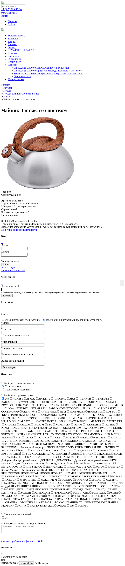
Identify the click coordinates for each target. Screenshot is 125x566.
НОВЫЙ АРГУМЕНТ (58, 486)
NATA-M (39, 424)
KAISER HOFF (28, 414)
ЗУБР (88, 463)
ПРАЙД (100, 489)
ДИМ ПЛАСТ (12, 457)
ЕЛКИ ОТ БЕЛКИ (33, 463)
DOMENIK (117, 405)
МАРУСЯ (97, 479)
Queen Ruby (97, 427)
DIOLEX (102, 405)
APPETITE (44, 398)
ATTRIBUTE (102, 398)
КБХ (74, 470)
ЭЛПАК (21, 505)
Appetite (30, 398)
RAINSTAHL (114, 427)
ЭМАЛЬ (61, 505)
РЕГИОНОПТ (42, 492)
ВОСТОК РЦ (53, 450)
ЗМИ (71, 463)
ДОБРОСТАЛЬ (60, 457)
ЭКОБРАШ (108, 502)
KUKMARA (77, 414)
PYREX (82, 427)
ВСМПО (69, 450)
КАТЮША (62, 470)
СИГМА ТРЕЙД (65, 496)
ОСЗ (103, 486)
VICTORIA (42, 437)
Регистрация (8, 267)
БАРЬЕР (105, 444)
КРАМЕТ (71, 473)
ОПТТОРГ (92, 486)
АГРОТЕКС (43, 440)
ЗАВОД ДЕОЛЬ (56, 463)
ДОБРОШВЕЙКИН (102, 457)
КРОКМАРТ (100, 473)
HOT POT (111, 411)
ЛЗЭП (29, 476)
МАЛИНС (66, 479)
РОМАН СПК (81, 492)
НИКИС (37, 486)
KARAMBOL (48, 414)
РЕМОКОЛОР (62, 492)
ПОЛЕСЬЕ (42, 489)
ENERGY (22, 408)
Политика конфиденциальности (19, 229)
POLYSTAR (68, 427)
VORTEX (84, 437)
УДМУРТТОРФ (112, 499)
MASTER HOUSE (46, 421)
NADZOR (25, 424)
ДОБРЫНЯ (46, 460)
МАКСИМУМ (49, 479)
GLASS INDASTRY (105, 408)
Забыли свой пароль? (13, 270)
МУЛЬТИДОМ (54, 483)
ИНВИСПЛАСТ (103, 463)
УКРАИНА (11, 502)
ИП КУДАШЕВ (54, 466)
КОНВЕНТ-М (30, 473)
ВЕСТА (23, 450)
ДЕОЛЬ (118, 453)
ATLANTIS (85, 398)
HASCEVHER (49, 411)
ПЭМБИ (112, 489)
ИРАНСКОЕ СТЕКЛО (79, 466)
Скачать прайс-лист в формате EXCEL (22, 541)
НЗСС (15, 486)
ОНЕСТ (78, 486)
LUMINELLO (94, 418)
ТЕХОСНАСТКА (42, 499)
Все (7, 398)
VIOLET (57, 437)
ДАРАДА (88, 453)
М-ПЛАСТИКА (29, 479)
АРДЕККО (35, 444)
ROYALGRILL (32, 431)
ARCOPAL (60, 398)
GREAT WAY (29, 411)
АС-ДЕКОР (63, 444)
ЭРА (71, 505)
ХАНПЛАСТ (74, 502)
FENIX (86, 408)
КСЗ (113, 473)
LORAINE (60, 418)
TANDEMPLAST (61, 434)
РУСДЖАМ (27, 496)
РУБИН (113, 492)
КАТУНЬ (47, 470)
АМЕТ (109, 440)
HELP (63, 411)
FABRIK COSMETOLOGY (64, 408)
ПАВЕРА (115, 486)
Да (6, 517)
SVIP (32, 434)
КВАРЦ (84, 470)
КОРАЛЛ (57, 473)
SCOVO (65, 431)
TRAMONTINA (93, 434)
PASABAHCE (93, 424)
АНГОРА (20, 444)
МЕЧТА (23, 483)
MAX (62, 421)
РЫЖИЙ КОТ (45, 496)
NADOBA (10, 424)
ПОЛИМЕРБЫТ (60, 489)
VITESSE (70, 437)
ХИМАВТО (92, 502)
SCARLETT (50, 431)
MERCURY (97, 421)
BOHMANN (94, 402)
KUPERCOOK (96, 414)
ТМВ (69, 499)
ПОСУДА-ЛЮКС (82, 489)
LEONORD (33, 418)
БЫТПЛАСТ (112, 447)
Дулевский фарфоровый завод (91, 460)
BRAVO (23, 405)
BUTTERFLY (39, 405)
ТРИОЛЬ (95, 499)
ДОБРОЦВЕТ (80, 457)
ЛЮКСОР (11, 479)
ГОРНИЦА (101, 450)
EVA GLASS (38, 408)
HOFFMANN (77, 411)
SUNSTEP (97, 431)
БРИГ (98, 447)
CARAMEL (56, 405)
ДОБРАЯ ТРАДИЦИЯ (35, 457)
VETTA (29, 437)
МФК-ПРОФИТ (97, 483)
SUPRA (21, 434)
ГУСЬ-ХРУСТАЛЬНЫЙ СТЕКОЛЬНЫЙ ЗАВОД (52, 453)
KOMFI (63, 414)
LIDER (47, 418)
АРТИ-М (49, 444)
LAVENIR (113, 414)
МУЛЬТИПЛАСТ (75, 483)
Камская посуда (30, 470)
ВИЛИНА (36, 450)
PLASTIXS (52, 427)
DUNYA (9, 408)
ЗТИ (79, 463)
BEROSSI (78, 402)
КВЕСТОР (98, 470)
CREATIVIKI (73, 405)
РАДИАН (25, 492)
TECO (77, 434)
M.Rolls (109, 418)
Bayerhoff (23, 402)
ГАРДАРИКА (84, 450)
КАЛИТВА (114, 466)
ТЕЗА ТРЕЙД (21, 499)
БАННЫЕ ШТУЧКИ (85, 444)
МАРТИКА (81, 479)
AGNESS (18, 398)
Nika (49, 424)
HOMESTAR (95, 411)
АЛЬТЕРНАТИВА (92, 440)
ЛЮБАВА (116, 476)
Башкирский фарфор (32, 447)
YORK (8, 440)
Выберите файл (10, 562)
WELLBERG (100, 437)
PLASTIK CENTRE (32, 427)
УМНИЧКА (27, 502)
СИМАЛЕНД (85, 496)
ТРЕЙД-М (81, 499)
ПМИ (30, 489)
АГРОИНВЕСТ (24, 440)
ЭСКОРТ (83, 505)
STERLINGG (80, 431)
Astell (72, 398)
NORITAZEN (63, 424)
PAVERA (110, 424)
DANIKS (89, 405)
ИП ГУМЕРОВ (34, 466)
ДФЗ (17, 463)
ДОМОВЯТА (63, 460)
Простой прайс (13, 386)
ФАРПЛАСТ (44, 502)
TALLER (43, 434)
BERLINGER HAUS (58, 402)
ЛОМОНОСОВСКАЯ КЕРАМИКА (88, 476)
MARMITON (25, 421)
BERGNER (37, 402)
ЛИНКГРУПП (57, 476)
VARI (18, 437)
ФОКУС (59, 502)
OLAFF (78, 424)
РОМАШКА (99, 492)
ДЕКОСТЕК (104, 453)
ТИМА (59, 499)
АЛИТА (73, 440)
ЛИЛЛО (40, 476)
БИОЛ (50, 447)
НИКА (26, 486)
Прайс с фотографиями (17, 389)
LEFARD (18, 418)
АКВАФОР (59, 440)
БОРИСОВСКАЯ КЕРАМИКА (74, 447)
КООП (45, 473)
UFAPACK (111, 434)
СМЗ (99, 496)
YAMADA (117, 437)
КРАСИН (84, 473)
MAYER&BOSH (78, 421)
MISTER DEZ (114, 421)
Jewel (14, 414)
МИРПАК (37, 483)
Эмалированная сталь (42, 505)
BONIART (110, 402)
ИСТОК (99, 466)
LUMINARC (76, 418)
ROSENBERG (13, 431)
